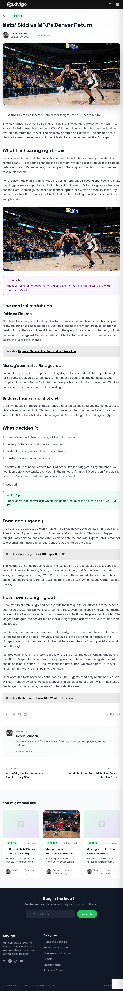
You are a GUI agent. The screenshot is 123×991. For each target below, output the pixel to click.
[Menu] (117, 4)
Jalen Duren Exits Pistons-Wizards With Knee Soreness (61, 853)
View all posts (24, 751)
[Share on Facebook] (19, 714)
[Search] (110, 4)
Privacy (107, 985)
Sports (17, 16)
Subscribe (87, 914)
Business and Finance (57, 953)
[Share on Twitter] (14, 714)
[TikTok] (15, 961)
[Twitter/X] (4, 961)
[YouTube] (21, 961)
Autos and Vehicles (55, 941)
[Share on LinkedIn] (25, 714)
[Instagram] (10, 961)
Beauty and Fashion (56, 947)
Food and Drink (53, 970)
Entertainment (52, 964)
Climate (48, 959)
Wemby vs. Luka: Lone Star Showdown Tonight (102, 853)
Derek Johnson (19, 33)
